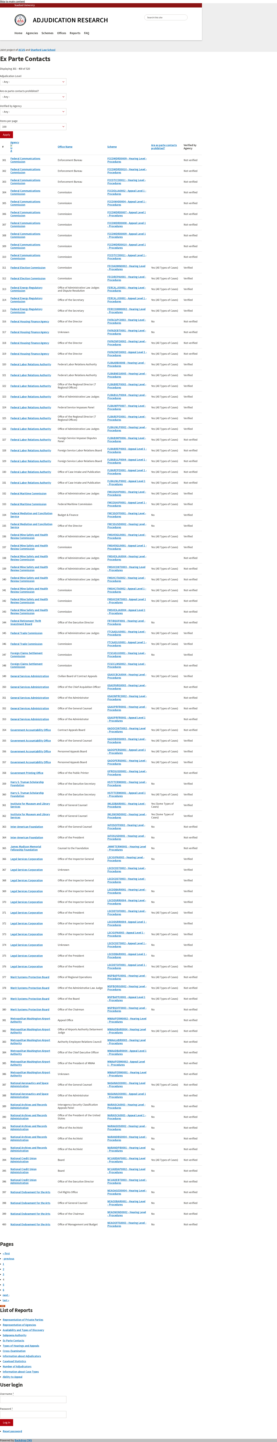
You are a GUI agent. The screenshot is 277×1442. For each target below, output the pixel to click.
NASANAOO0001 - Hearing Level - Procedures (126, 1084)
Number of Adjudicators (17, 1366)
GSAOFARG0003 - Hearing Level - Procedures (126, 687)
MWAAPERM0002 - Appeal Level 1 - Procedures (126, 1063)
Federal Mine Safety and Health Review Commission (29, 536)
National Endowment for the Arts (30, 1192)
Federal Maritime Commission (28, 493)
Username (7, 1394)
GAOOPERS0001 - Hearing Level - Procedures (127, 762)
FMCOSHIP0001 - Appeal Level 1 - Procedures (127, 504)
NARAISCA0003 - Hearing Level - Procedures (126, 1106)
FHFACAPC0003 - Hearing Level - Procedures (126, 321)
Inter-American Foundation (26, 826)
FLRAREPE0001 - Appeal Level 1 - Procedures (127, 472)
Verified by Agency (11, 106)
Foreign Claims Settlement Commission (26, 654)
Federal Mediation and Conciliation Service (31, 515)
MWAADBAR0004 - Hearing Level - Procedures (126, 1031)
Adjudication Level (10, 76)
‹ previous (8, 1258)
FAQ (86, 33)
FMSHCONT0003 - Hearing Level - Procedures (126, 568)
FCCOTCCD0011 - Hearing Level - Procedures (126, 181)
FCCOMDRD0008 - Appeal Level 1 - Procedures (126, 224)
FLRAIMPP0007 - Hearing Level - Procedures (126, 407)
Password (6, 1408)
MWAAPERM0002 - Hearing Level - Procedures (126, 1020)
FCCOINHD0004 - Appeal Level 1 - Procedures (126, 203)
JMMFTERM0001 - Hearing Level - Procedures (126, 848)
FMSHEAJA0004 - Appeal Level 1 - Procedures (126, 611)
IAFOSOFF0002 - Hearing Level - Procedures (126, 826)
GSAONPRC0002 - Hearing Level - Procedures (127, 697)
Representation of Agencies (19, 1325)
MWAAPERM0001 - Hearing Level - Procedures (126, 1074)
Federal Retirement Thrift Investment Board (25, 622)
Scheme (112, 146)
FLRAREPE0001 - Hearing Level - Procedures (126, 418)
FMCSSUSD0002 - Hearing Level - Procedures (126, 525)
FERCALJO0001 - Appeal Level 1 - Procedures (127, 300)
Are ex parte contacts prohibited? (19, 91)
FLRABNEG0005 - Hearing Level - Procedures (126, 375)
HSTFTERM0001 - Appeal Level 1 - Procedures (126, 794)
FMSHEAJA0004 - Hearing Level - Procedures (126, 558)
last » (6, 1300)
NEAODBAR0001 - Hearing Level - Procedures (126, 1203)
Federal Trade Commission (26, 633)
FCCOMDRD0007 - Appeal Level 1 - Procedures (126, 214)
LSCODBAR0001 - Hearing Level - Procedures (126, 891)
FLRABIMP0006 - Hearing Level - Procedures (126, 439)
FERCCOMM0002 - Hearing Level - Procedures (126, 310)
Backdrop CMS (23, 1440)
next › (6, 1295)
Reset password (12, 1431)
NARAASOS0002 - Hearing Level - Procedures (126, 1127)
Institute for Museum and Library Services (30, 805)
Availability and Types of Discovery (23, 1330)
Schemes (47, 33)
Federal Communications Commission (25, 160)
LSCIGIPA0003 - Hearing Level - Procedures (125, 859)
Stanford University (24, 5)
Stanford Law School (43, 50)
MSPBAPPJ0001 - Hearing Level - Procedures (126, 977)
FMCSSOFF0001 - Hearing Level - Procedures (126, 515)
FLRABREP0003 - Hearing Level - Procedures (126, 386)
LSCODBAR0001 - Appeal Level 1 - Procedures (127, 955)
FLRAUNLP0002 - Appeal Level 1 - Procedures (126, 482)
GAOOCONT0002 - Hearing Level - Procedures (126, 730)
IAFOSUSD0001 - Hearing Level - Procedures (126, 837)
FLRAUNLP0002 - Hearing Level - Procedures (126, 428)
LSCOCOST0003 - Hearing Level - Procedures (126, 880)
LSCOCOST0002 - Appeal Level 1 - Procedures (126, 945)
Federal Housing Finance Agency (29, 321)
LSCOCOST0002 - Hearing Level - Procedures (126, 869)
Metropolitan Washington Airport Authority (30, 1020)
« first (6, 1253)
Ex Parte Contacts (13, 1340)
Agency (14, 142)
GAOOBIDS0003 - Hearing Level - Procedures (126, 740)
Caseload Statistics (14, 1361)
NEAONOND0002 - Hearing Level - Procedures (126, 1213)
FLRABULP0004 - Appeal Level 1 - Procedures (127, 461)
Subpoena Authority (14, 1335)
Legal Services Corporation (26, 859)
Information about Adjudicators (22, 1356)
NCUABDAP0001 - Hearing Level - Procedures (126, 1160)
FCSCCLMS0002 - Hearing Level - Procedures (126, 665)
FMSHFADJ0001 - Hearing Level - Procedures (126, 536)
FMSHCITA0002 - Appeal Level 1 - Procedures (126, 590)
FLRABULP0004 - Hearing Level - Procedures (126, 396)
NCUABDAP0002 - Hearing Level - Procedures (126, 1170)
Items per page (9, 121)
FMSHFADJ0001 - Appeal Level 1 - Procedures (127, 547)
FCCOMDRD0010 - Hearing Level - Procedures (127, 171)
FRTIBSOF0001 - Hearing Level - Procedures (126, 622)
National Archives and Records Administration (28, 1106)
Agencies (32, 33)
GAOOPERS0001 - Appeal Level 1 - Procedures (126, 751)
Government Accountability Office (30, 730)
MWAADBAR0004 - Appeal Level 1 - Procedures (127, 1052)
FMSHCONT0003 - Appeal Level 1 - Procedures (126, 600)
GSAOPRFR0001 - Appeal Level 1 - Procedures (126, 719)
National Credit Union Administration (23, 1160)
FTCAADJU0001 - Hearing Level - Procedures (126, 633)
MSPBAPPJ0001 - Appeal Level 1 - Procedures (126, 998)
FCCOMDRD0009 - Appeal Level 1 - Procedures (126, 235)
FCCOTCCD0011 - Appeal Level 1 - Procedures (126, 256)
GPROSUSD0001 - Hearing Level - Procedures (127, 773)
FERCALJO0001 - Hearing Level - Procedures (126, 289)
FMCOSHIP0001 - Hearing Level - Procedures (126, 493)
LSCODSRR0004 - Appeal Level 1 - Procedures (127, 923)
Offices (61, 33)
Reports (75, 33)
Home (18, 33)
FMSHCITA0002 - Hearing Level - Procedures (126, 579)
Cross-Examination (14, 1351)
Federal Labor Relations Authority (30, 364)
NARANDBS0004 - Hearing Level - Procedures (127, 1138)
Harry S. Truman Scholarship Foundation (27, 783)
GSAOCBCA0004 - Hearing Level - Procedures (126, 676)
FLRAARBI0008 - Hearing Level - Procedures (126, 364)
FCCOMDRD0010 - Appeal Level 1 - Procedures (126, 246)
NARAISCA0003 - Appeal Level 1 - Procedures (126, 1117)
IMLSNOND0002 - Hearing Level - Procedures (127, 816)
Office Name (65, 146)
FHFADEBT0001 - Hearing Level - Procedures (126, 332)
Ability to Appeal (12, 1377)
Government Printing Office (26, 773)
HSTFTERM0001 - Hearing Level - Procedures (127, 783)
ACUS (21, 50)
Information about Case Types (21, 1371)
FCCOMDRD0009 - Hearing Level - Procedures (127, 160)
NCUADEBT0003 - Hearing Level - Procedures (127, 1181)
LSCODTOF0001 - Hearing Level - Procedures (126, 912)
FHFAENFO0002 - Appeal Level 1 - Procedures (127, 353)
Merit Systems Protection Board (29, 977)
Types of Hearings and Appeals (21, 1345)
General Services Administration (29, 676)
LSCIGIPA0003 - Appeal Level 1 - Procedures (126, 934)
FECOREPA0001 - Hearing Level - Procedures (126, 278)
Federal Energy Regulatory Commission (26, 289)
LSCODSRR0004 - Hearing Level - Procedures (126, 902)
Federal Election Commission (27, 267)
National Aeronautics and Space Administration (29, 1084)
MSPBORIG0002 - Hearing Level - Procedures (127, 988)
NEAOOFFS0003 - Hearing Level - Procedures (126, 1224)
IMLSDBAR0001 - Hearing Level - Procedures (126, 805)
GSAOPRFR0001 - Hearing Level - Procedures (127, 708)
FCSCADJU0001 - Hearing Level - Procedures (126, 654)
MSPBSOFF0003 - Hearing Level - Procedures (127, 1009)
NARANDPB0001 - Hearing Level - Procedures (126, 1149)
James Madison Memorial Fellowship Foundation (25, 848)
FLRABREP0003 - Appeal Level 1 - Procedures (127, 450)
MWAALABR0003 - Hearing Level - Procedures (126, 1041)
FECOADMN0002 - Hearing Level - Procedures (126, 267)
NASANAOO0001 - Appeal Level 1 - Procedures (126, 1095)
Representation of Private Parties (23, 1319)
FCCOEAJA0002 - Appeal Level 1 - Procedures (126, 192)
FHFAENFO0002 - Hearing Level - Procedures (126, 343)
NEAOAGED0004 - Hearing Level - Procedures (127, 1192)
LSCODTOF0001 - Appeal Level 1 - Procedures (127, 966)
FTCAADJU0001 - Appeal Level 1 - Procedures (127, 644)
